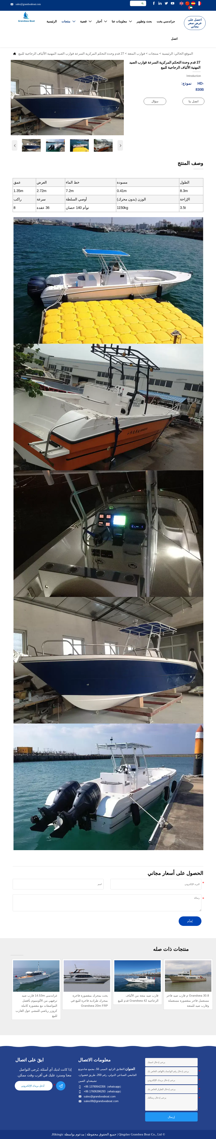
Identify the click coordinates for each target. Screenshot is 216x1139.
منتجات (153, 53)
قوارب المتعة (136, 53)
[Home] (26, 16)
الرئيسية (167, 53)
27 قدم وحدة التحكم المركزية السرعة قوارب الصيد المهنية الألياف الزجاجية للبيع (71, 53)
